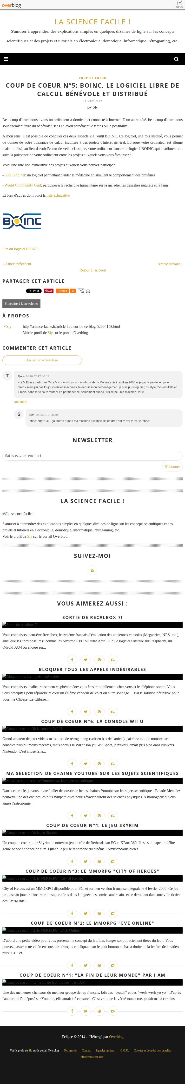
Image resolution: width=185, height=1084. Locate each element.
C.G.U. (124, 1050)
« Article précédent (16, 264)
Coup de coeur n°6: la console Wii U (92, 721)
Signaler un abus (105, 1050)
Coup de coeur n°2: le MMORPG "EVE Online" (92, 923)
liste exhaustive (58, 195)
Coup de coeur (92, 78)
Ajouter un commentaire (42, 360)
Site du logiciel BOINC (20, 249)
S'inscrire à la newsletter (21, 303)
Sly (50, 333)
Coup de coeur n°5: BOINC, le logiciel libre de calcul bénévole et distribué (92, 89)
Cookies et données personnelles (152, 1050)
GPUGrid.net (15, 175)
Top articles (70, 1050)
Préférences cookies (91, 1056)
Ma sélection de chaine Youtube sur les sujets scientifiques (92, 773)
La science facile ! (92, 21)
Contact (86, 1050)
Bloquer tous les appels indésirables (92, 669)
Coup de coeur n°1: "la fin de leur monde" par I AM (92, 975)
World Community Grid (23, 185)
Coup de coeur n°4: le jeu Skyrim (92, 825)
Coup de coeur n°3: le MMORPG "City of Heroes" (92, 871)
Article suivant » (170, 264)
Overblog (116, 1037)
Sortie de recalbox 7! (92, 617)
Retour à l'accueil (92, 270)
